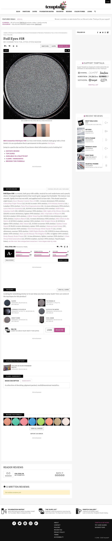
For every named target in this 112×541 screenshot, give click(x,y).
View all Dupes (63, 290)
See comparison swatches (27, 241)
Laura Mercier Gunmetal (12, 208)
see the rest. (12, 241)
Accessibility (59, 537)
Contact (57, 525)
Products (12, 33)
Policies (57, 527)
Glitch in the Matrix (52, 309)
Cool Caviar (50, 318)
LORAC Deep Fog (33, 216)
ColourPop (6, 24)
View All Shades (37, 428)
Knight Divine (16, 318)
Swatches (45, 46)
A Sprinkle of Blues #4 (19, 309)
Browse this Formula (15, 161)
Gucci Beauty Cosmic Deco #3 (24, 201)
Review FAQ (58, 530)
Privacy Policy (59, 532)
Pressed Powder (44, 33)
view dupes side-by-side (47, 241)
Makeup (19, 33)
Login (108, 2)
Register (59, 330)
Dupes (54, 46)
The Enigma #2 (50, 301)
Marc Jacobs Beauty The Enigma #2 (33, 233)
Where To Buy (63, 260)
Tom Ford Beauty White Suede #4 (40, 228)
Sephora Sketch (20, 218)
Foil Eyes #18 (13, 38)
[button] (18, 11)
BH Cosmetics (10, 42)
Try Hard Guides (101, 525)
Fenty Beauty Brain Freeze (13, 236)
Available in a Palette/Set (17, 156)
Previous (66, 50)
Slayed (14, 301)
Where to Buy (64, 46)
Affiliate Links (58, 189)
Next (68, 50)
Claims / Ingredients (14, 159)
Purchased (65, 189)
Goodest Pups (100, 527)
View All (20, 19)
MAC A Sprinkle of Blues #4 (51, 213)
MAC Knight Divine (48, 221)
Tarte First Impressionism (31, 206)
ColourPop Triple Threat (12, 203)
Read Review (9, 260)
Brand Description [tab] (12, 381)
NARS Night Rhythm (37, 231)
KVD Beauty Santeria (56, 203)
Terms (56, 535)
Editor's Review (12, 151)
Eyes (25, 33)
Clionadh (5, 22)
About (56, 523)
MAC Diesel (24, 223)
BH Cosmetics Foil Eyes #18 (14, 140)
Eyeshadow (32, 33)
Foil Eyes (51, 143)
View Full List (93, 85)
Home (5, 33)
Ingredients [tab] (26, 381)
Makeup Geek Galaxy (54, 226)
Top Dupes (10, 154)
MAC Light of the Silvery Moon (54, 211)
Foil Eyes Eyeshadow (58, 33)
